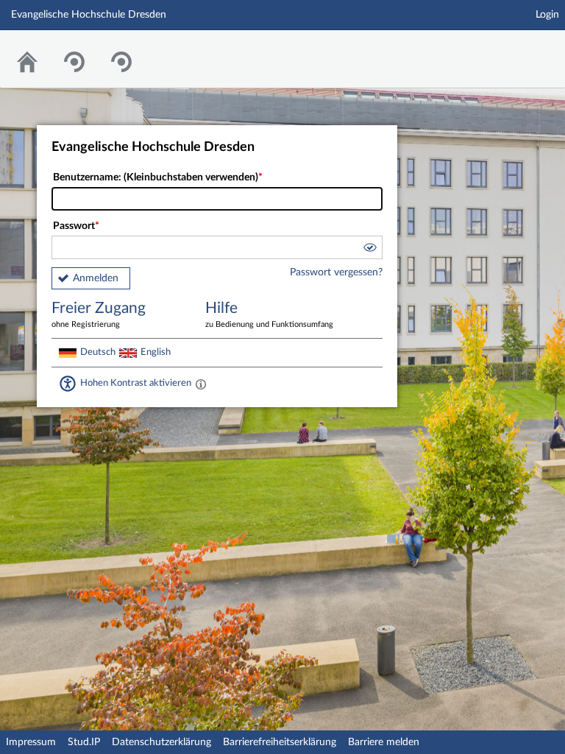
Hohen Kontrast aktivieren (135, 382)
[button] (369, 249)
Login (547, 15)
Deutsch (98, 352)
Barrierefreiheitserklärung (279, 742)
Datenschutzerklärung (161, 742)
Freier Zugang (98, 314)
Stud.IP (84, 742)
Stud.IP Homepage (508, 50)
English (156, 352)
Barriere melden (383, 742)
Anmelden (95, 278)
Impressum (31, 742)
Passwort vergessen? (336, 272)
